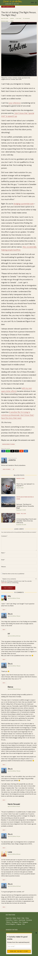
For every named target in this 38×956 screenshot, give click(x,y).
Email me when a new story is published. (13, 573)
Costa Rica (9, 920)
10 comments (26, 18)
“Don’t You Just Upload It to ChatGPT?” (25, 485)
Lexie (10, 852)
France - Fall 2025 (21, 513)
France (15, 920)
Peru (20, 922)
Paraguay (25, 922)
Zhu (9, 614)
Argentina (9, 918)
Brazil (18, 918)
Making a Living (20, 478)
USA (23, 924)
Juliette (12, 18)
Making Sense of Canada (8, 444)
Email (3, 560)
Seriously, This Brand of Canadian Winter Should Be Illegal (25, 506)
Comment (4, 536)
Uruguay (18, 924)
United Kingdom (10, 924)
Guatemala (22, 920)
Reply (4, 609)
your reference (14, 103)
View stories (6, 469)
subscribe (4, 582)
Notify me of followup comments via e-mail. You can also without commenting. (16, 581)
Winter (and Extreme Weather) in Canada (25, 498)
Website (3, 566)
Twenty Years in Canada (8, 6)
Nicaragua (15, 922)
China (27, 918)
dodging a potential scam (23, 204)
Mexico (8, 922)
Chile (22, 918)
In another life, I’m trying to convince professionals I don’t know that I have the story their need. (17, 415)
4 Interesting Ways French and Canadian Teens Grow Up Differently (26, 521)
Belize (14, 918)
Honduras (29, 920)
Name (3, 553)
